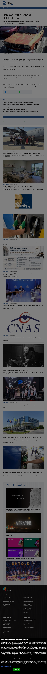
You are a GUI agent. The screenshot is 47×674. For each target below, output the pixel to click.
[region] (23, 656)
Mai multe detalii (21, 644)
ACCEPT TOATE (16, 669)
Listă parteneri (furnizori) (6, 666)
